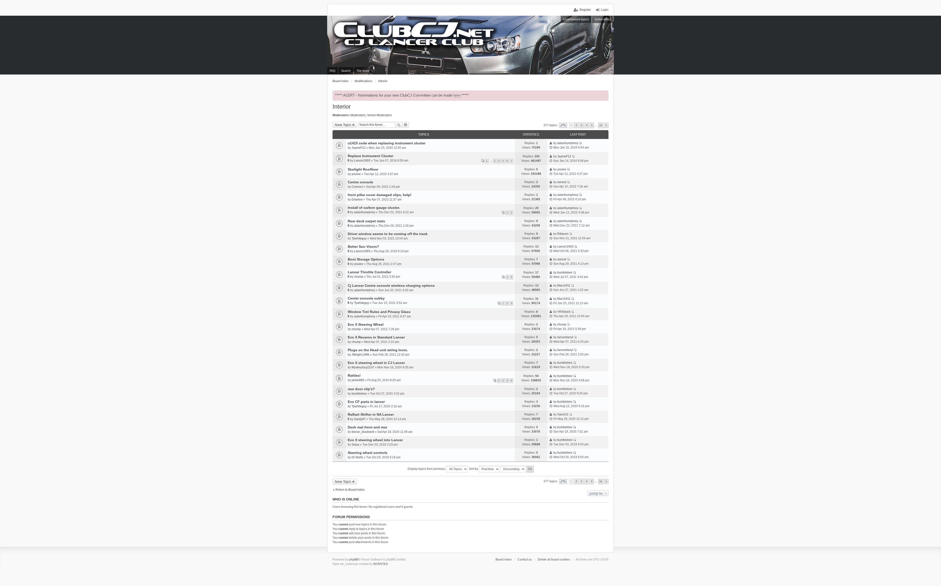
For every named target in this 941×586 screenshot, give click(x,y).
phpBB (353, 559)
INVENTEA (380, 564)
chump (358, 276)
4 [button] (586, 125)
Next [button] (606, 125)
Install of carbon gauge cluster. (374, 208)
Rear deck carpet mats (366, 221)
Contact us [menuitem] (525, 559)
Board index (503, 559)
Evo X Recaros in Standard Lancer (376, 337)
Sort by (474, 469)
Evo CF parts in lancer (366, 402)
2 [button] (576, 125)
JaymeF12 (359, 148)
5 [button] (592, 125)
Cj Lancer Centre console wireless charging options (391, 285)
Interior (342, 106)
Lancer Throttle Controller (369, 272)
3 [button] (581, 125)
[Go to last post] (580, 143)
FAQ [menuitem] (332, 71)
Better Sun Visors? (363, 247)
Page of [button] (563, 125)
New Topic (343, 124)
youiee (356, 174)
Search (398, 125)
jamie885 (358, 380)
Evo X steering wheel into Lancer (375, 440)
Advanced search (405, 125)
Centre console (360, 182)
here (456, 95)
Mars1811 (563, 285)
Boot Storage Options (366, 259)
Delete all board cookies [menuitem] (554, 559)
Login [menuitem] (604, 10)
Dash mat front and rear (367, 427)
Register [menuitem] (585, 10)
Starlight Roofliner (363, 169)
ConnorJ (357, 186)
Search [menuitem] (346, 71)
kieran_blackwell (363, 432)
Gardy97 (360, 419)
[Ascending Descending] (513, 469)
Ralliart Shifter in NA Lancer (371, 414)
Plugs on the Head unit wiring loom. (378, 350)
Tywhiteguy (359, 238)
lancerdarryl (565, 337)
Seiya (355, 444)
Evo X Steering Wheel (366, 324)
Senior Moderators (379, 115)
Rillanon (563, 234)
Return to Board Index (350, 489)
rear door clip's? (361, 389)
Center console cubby (366, 298)
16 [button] (600, 125)
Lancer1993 (362, 160)
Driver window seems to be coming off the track (388, 234)
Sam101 (563, 414)
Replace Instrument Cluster (370, 156)
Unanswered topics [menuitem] (576, 19)
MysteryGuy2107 (363, 367)
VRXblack (563, 311)
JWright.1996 (360, 354)
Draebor (357, 199)
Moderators (358, 115)
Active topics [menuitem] (603, 19)
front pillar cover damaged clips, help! (379, 195)
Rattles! (354, 375)
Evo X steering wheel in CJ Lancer (376, 363)
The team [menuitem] (363, 71)
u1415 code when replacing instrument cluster (386, 143)
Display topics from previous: (427, 469)
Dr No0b (357, 457)
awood (561, 182)
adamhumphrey (567, 143)
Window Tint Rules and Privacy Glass (379, 312)
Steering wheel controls (367, 453)
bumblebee (564, 272)
